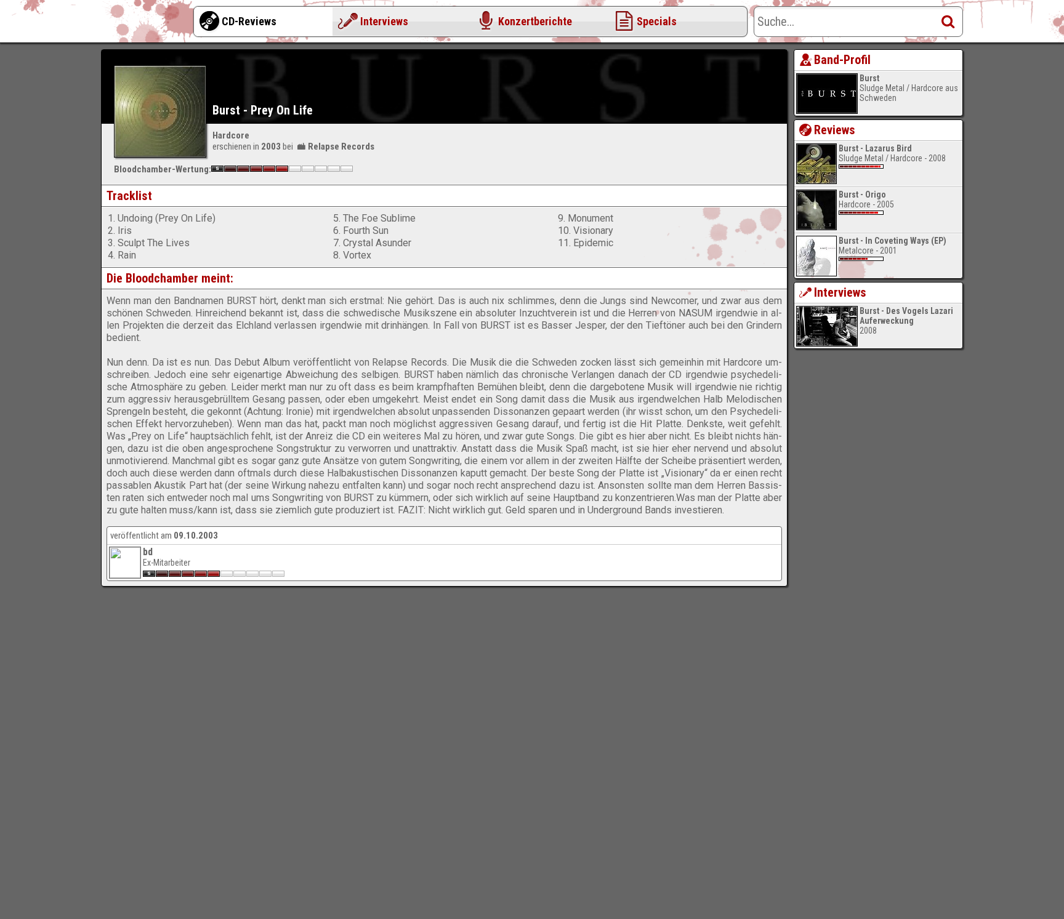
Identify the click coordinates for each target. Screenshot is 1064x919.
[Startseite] (150, 24)
